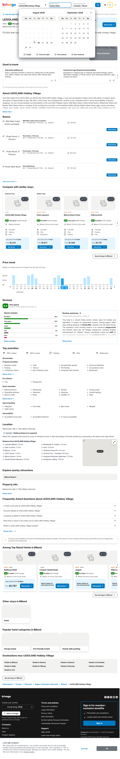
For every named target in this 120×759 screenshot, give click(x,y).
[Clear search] (45, 5)
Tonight (28, 54)
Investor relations (8, 735)
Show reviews (9, 341)
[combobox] (33, 5)
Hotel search (7, 684)
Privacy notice (46, 713)
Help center (45, 732)
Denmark (28, 684)
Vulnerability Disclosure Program (53, 723)
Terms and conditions (49, 706)
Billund (63, 684)
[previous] (10, 287)
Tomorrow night (44, 54)
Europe (18, 684)
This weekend (62, 54)
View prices (112, 129)
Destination (22, 4)
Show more (7, 112)
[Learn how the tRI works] (35, 307)
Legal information (47, 710)
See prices (108, 25)
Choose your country (10, 703)
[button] (33, 5)
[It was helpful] (52, 80)
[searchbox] (33, 6)
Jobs (4, 731)
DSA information (47, 717)
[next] (91, 12)
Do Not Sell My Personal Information (54, 720)
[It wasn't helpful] (55, 80)
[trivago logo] (9, 5)
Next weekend (79, 54)
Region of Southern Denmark (46, 684)
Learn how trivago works (50, 735)
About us (5, 728)
